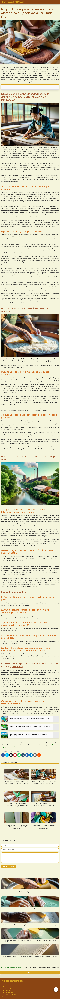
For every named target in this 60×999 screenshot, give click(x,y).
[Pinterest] (15, 755)
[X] (11, 755)
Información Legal (6, 986)
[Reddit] (39, 755)
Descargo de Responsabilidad (9, 994)
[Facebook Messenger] (7, 755)
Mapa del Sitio (5, 996)
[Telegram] (31, 755)
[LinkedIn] (27, 755)
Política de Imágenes (7, 992)
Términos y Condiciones (7, 988)
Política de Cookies (6, 990)
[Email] (35, 755)
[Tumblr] (23, 755)
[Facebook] (3, 755)
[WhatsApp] (19, 755)
